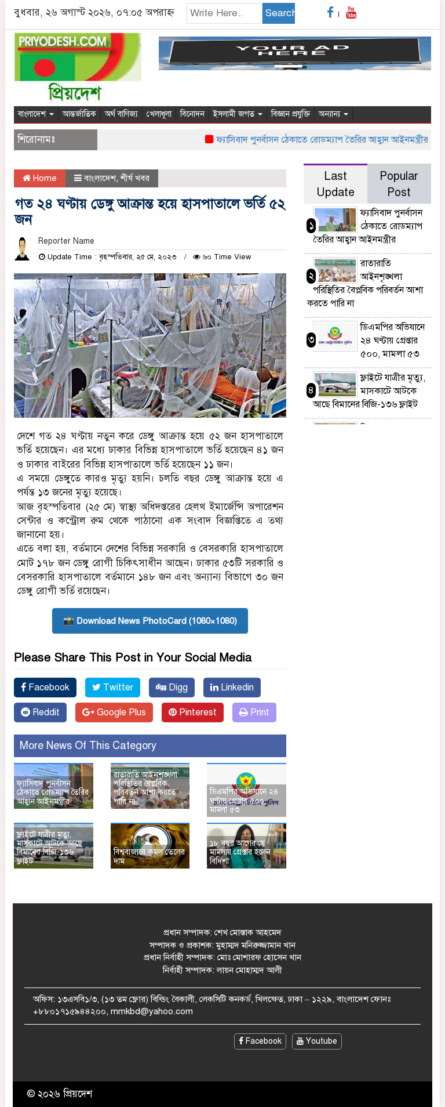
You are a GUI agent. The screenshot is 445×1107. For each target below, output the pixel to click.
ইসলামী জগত (235, 114)
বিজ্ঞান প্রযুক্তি (290, 114)
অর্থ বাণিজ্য (121, 114)
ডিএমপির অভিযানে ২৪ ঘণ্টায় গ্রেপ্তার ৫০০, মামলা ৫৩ (244, 801)
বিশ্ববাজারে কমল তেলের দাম (149, 856)
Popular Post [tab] (399, 184)
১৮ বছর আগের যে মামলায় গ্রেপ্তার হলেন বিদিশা (240, 852)
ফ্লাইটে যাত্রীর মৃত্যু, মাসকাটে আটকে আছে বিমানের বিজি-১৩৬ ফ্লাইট (49, 848)
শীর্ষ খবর (135, 178)
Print (258, 712)
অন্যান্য (330, 114)
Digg (177, 687)
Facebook (48, 687)
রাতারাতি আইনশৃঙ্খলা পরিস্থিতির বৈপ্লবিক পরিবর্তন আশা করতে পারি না (145, 788)
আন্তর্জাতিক (79, 114)
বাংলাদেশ (33, 114)
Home (44, 178)
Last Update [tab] (335, 184)
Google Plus (120, 712)
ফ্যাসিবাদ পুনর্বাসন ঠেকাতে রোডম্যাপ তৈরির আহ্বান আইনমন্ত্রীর (311, 140)
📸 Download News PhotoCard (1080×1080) (150, 621)
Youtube (320, 1041)
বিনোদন (192, 114)
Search (280, 13)
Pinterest (197, 712)
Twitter (117, 687)
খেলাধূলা (159, 114)
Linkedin (236, 687)
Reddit (45, 712)
